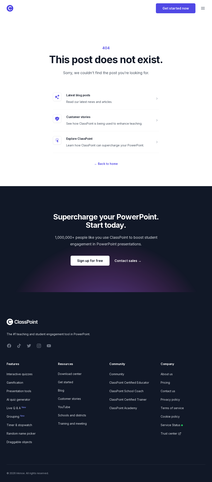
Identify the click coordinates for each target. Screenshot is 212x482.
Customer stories (78, 117)
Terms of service (172, 408)
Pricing (165, 382)
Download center (70, 374)
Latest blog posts (78, 95)
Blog (61, 390)
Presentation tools (19, 391)
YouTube (64, 407)
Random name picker (21, 433)
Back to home (106, 163)
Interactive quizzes (20, 374)
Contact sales (127, 261)
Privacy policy (170, 399)
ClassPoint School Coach (126, 391)
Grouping (16, 416)
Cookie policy (170, 416)
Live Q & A (16, 408)
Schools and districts (72, 415)
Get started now (176, 8)
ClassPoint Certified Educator (129, 382)
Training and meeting (72, 423)
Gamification (15, 382)
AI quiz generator (18, 399)
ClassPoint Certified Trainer (128, 399)
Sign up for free (90, 261)
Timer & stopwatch (19, 425)
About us (167, 374)
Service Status (170, 425)
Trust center (169, 433)
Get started (65, 382)
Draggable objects (19, 442)
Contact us (168, 391)
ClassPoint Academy (123, 408)
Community (116, 374)
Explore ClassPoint (79, 138)
